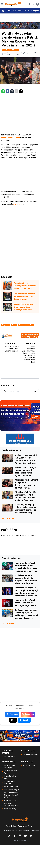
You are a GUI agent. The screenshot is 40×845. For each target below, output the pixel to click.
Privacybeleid (11, 826)
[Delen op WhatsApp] (3, 91)
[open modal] (37, 4)
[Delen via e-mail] (16, 91)
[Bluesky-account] (30, 835)
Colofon (31, 826)
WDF (20, 11)
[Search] (29, 4)
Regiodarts (5, 325)
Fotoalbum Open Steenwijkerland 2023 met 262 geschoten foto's (25, 285)
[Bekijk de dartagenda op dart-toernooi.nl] (20, 736)
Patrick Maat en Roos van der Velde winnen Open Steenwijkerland (24, 296)
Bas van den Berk (11, 54)
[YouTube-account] (25, 835)
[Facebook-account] (14, 835)
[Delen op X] (12, 91)
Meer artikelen (8, 518)
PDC (14, 11)
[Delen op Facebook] (7, 91)
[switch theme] (33, 4)
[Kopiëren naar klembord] (21, 91)
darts (14, 325)
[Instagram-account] (20, 835)
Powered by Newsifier (20, 840)
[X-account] (9, 835)
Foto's (26, 11)
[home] (2, 10)
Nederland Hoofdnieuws (10, 50)
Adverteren (22, 826)
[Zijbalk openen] (2, 4)
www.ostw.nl (18, 204)
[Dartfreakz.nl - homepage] (13, 4)
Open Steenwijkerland (10, 137)
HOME (8, 11)
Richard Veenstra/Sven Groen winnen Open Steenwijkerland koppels (24, 307)
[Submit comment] (35, 391)
